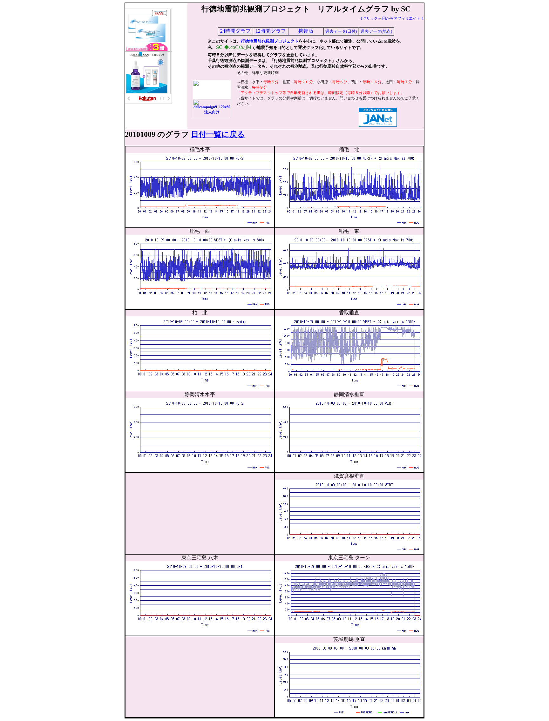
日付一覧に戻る (218, 134)
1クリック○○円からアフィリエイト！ (392, 18)
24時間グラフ (235, 31)
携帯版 (306, 31)
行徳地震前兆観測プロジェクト (270, 41)
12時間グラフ (270, 31)
